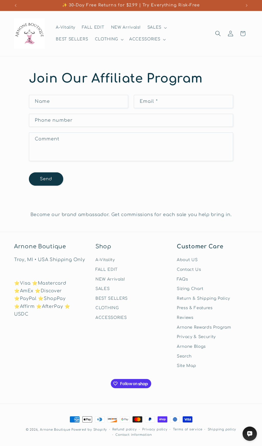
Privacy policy (155, 429)
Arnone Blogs (191, 346)
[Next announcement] (246, 5)
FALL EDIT (106, 269)
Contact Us (189, 269)
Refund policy (124, 429)
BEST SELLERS (111, 298)
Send (46, 178)
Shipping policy (222, 429)
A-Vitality (105, 260)
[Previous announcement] (15, 5)
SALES (102, 288)
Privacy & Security (196, 336)
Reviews (185, 317)
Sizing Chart (190, 288)
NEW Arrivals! (110, 279)
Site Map (186, 365)
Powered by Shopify (89, 429)
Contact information (133, 435)
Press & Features (195, 308)
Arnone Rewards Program (204, 327)
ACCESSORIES (111, 317)
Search (184, 356)
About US (187, 260)
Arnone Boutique (55, 429)
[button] (156, 28)
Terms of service (187, 429)
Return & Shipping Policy (203, 298)
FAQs (182, 279)
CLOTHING (107, 308)
